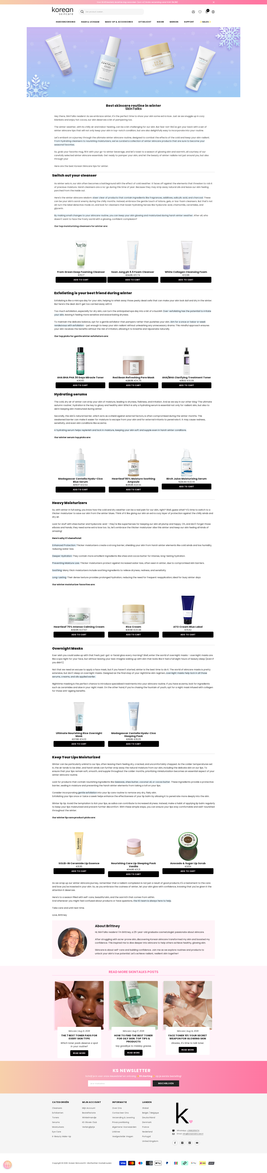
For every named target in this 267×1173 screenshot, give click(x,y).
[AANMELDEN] (193, 11)
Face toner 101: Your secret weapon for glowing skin (187, 1037)
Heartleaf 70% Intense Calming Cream (79, 626)
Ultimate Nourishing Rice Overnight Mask (79, 735)
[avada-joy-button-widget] (7, 1164)
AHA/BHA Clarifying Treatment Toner (186, 377)
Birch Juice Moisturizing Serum (186, 478)
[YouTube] (197, 1142)
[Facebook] (175, 1142)
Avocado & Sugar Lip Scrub (188, 863)
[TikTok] (189, 1142)
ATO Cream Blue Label (188, 626)
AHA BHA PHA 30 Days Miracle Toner (80, 377)
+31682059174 (193, 1130)
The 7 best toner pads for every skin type (79, 1037)
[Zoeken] (111, 12)
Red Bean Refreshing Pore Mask (133, 377)
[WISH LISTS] (200, 11)
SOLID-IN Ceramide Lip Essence (79, 863)
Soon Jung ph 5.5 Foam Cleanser (132, 272)
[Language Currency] (213, 11)
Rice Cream (133, 626)
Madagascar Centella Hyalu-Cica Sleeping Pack (133, 735)
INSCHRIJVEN (166, 1083)
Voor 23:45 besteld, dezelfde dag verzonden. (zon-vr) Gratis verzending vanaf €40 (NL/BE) (133, 2)
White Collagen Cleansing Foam (186, 272)
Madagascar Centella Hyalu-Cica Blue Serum (80, 480)
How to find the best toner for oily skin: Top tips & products (133, 1038)
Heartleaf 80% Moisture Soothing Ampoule (133, 480)
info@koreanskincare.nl (193, 1134)
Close (213, 2)
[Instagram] (182, 1142)
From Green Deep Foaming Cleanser (81, 272)
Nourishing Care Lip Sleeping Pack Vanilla (133, 865)
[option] (133, 2)
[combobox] (114, 12)
